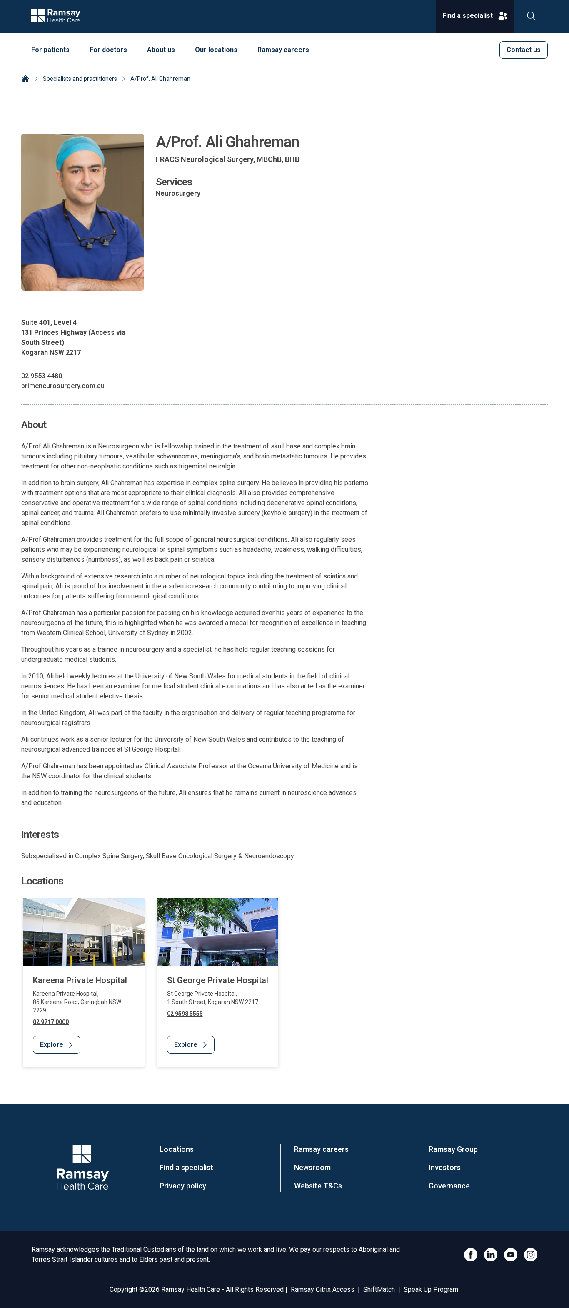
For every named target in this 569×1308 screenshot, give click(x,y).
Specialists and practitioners (80, 78)
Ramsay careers (321, 1149)
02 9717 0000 (51, 1022)
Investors (445, 1167)
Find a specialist (186, 1167)
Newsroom (312, 1167)
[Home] (25, 80)
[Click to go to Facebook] (470, 1254)
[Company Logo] (82, 1167)
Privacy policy (183, 1185)
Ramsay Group (453, 1149)
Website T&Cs (318, 1185)
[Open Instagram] (530, 1254)
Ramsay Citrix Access (322, 1289)
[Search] (531, 16)
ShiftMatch (379, 1289)
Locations (177, 1149)
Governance (449, 1185)
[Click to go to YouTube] (510, 1254)
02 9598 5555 (185, 1013)
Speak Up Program (431, 1289)
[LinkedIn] (490, 1254)
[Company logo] (55, 16)
